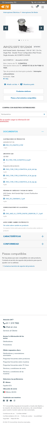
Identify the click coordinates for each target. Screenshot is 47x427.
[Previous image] (5, 28)
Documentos (10, 131)
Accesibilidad (38, 416)
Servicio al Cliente (10, 331)
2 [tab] (21, 40)
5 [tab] (27, 40)
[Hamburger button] (42, 6)
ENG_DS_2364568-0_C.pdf (15, 199)
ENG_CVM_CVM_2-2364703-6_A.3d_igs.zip (21, 176)
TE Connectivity (5, 7)
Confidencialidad (21, 413)
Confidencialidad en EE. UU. (11, 416)
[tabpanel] (23, 27)
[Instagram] (14, 401)
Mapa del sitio (15, 418)
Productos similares (23, 91)
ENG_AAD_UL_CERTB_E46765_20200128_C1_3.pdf (24, 214)
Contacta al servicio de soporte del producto (19, 266)
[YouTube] (11, 401)
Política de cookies (26, 416)
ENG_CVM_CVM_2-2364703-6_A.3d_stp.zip (21, 182)
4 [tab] (25, 40)
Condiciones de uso (9, 413)
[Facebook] (4, 401)
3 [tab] (23, 40)
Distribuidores (8, 341)
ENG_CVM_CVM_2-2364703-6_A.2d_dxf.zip (21, 169)
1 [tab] (19, 40)
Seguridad (6, 418)
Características (12, 236)
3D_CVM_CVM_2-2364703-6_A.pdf (18, 160)
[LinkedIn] (7, 401)
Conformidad (11, 244)
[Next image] (41, 28)
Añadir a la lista (12, 84)
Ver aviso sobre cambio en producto (15, 225)
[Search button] (32, 6)
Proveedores (7, 345)
